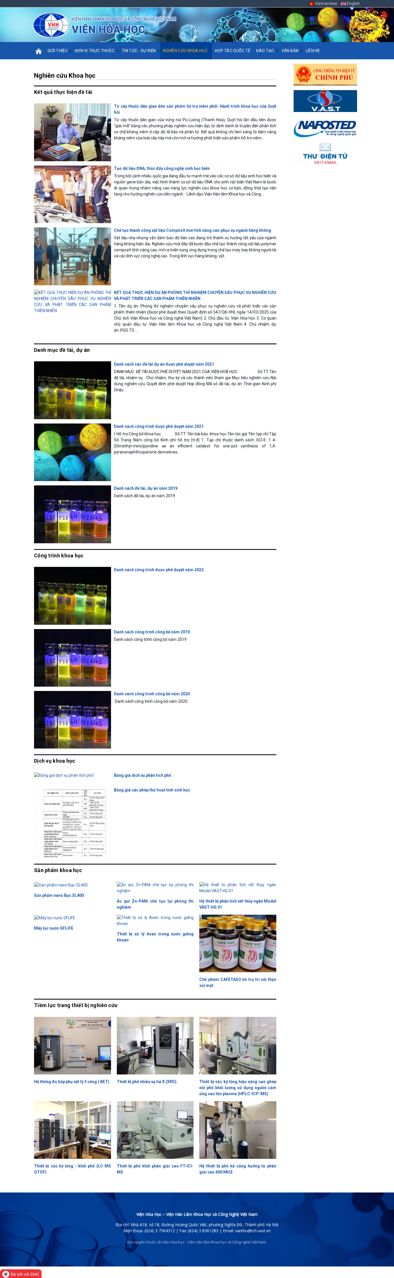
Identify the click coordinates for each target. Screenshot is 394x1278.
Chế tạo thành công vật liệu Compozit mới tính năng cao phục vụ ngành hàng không (192, 230)
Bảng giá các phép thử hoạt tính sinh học (152, 790)
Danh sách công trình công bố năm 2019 (152, 632)
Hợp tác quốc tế (233, 50)
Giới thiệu (57, 50)
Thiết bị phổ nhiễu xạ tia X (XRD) (147, 1081)
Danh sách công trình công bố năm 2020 (152, 694)
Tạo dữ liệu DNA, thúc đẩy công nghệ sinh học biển (162, 168)
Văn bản (290, 50)
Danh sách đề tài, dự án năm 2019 (145, 488)
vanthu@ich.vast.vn (253, 1230)
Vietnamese (326, 3)
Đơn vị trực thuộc (95, 50)
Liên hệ (313, 50)
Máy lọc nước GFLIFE (53, 928)
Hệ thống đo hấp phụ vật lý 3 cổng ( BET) (71, 1081)
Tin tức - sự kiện (139, 50)
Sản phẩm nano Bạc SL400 (59, 895)
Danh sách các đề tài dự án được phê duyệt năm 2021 (164, 364)
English (353, 3)
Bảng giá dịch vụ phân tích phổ (142, 775)
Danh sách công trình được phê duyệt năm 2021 (159, 426)
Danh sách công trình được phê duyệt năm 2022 (159, 569)
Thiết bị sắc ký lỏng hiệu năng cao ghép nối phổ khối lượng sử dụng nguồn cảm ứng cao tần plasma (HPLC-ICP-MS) (237, 1087)
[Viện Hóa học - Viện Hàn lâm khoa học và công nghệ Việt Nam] (105, 25)
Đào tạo (265, 50)
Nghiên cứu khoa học (185, 50)
